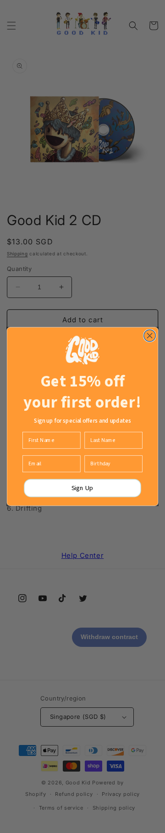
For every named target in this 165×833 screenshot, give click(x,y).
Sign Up (83, 488)
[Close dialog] (150, 336)
